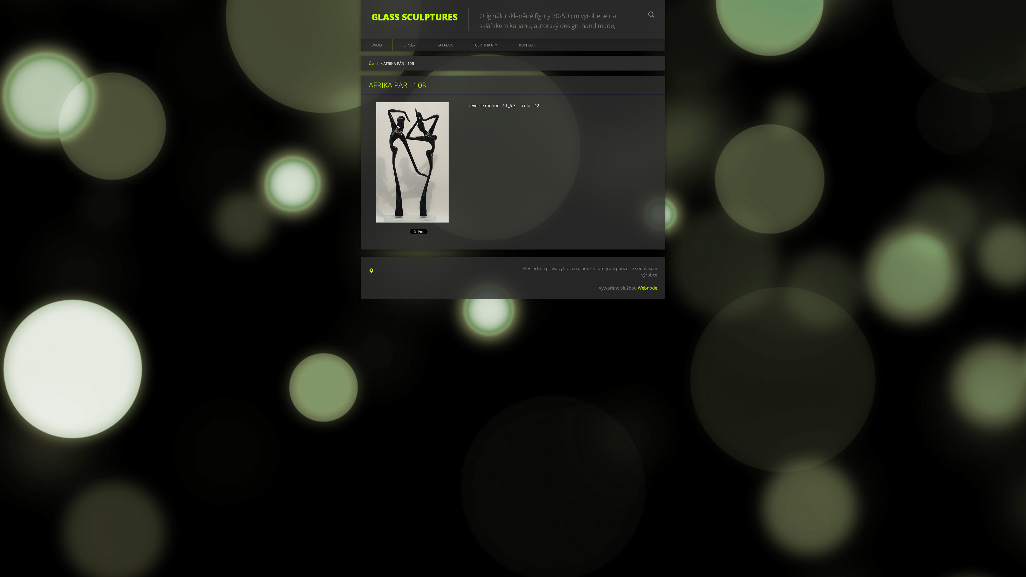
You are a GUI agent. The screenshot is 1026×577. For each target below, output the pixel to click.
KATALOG (445, 45)
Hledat (651, 15)
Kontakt (527, 45)
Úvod (376, 45)
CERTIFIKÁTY (486, 45)
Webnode (647, 288)
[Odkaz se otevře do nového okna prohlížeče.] (412, 162)
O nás (409, 45)
